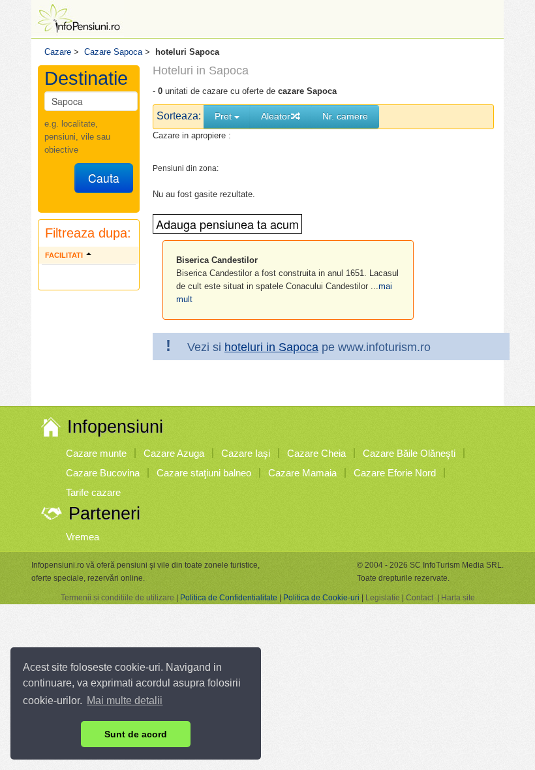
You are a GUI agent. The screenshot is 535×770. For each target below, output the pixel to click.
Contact (419, 597)
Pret (224, 116)
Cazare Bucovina (103, 473)
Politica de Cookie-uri (321, 597)
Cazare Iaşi (245, 453)
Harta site (458, 597)
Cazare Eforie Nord (395, 473)
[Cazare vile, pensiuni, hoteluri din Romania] (77, 17)
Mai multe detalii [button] (124, 700)
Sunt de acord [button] (135, 734)
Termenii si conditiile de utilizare (117, 597)
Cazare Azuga (174, 453)
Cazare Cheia (316, 453)
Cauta (103, 178)
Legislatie (382, 597)
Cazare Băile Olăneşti (409, 453)
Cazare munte (96, 453)
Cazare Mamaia (302, 473)
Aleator (275, 116)
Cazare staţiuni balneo (204, 473)
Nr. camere (345, 116)
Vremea (82, 537)
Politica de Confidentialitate (228, 597)
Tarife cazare (93, 492)
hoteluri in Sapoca (271, 347)
